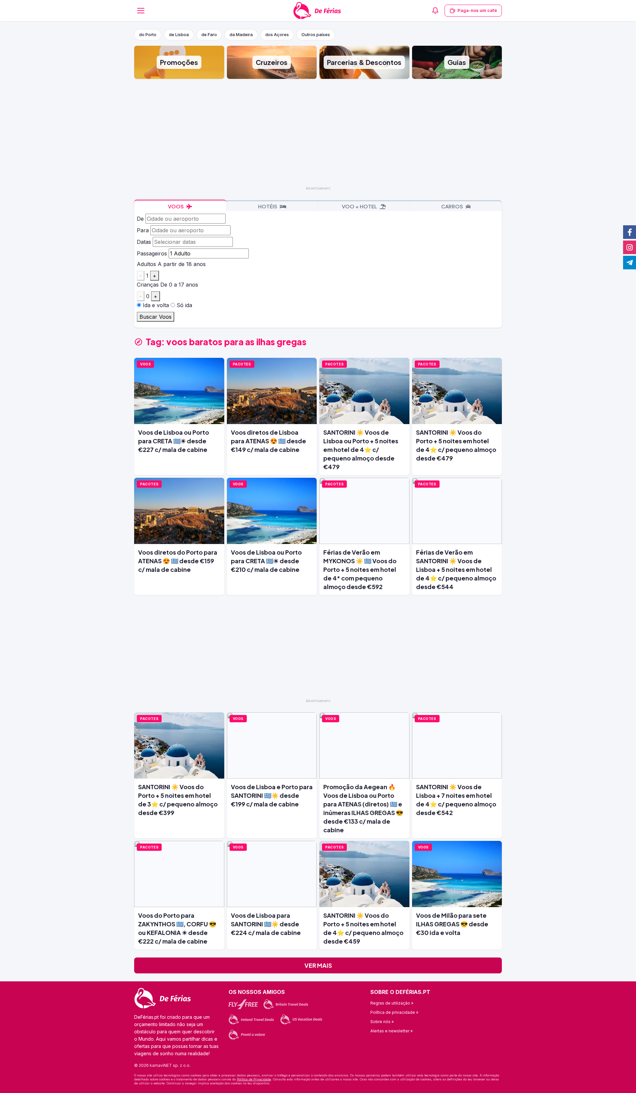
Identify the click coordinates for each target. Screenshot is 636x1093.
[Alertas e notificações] (435, 10)
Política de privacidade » (394, 1012)
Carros (452, 206)
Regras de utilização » (391, 1003)
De (140, 218)
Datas (144, 242)
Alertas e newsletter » (391, 1030)
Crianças (148, 284)
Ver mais (318, 965)
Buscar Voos (155, 316)
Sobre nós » (382, 1021)
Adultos (146, 264)
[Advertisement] (318, 131)
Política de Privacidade (254, 1079)
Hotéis (268, 206)
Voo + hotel (360, 206)
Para (143, 230)
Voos (176, 206)
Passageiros (152, 253)
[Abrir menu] (140, 10)
